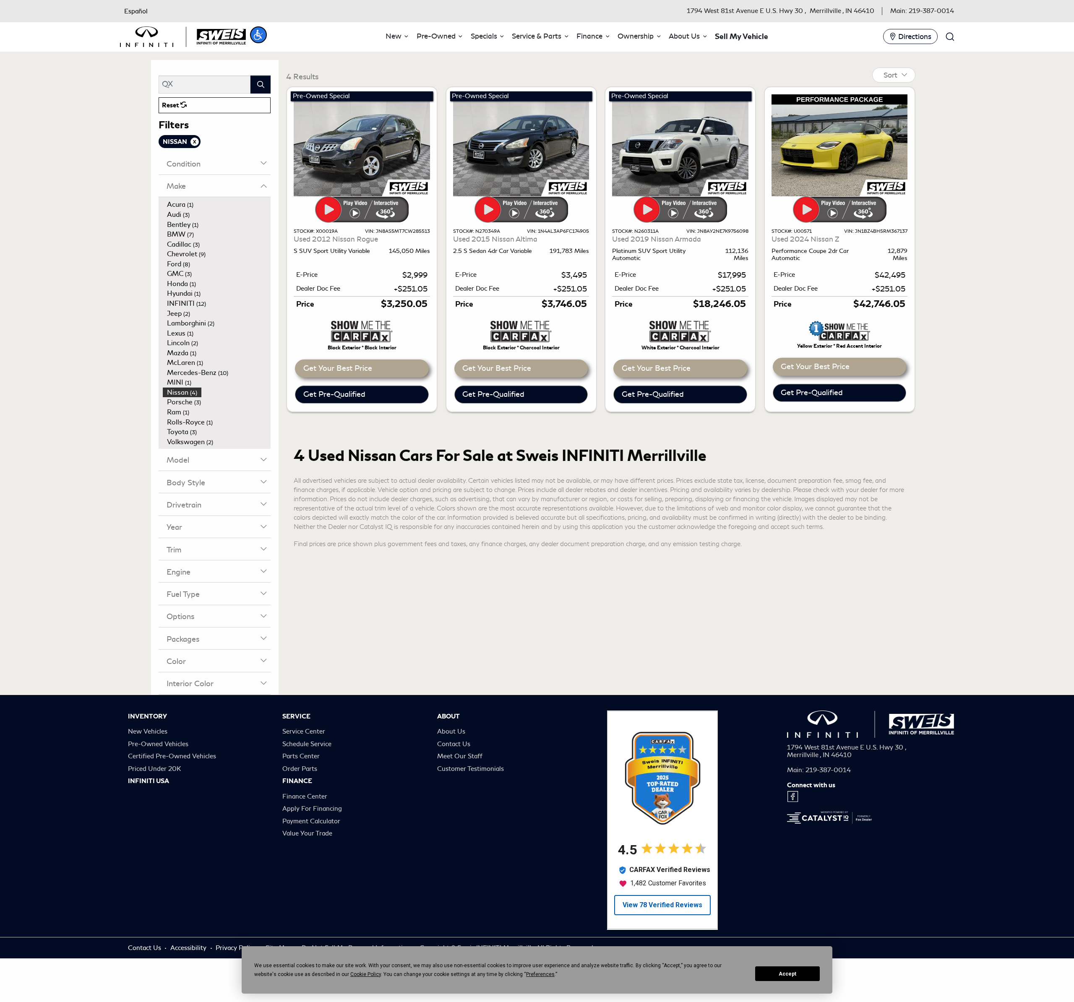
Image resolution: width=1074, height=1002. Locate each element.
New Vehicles (147, 731)
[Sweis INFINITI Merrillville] (183, 35)
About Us (451, 731)
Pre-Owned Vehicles (158, 744)
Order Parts (299, 769)
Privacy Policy (237, 948)
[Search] (260, 84)
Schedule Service (306, 744)
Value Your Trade (307, 833)
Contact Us (453, 744)
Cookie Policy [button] (365, 974)
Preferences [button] (540, 974)
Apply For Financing (312, 808)
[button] (258, 34)
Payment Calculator (311, 821)
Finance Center (304, 796)
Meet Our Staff (459, 756)
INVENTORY (147, 716)
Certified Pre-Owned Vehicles (172, 756)
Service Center (303, 731)
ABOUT (448, 716)
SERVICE (296, 716)
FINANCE (297, 781)
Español (136, 11)
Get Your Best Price (337, 368)
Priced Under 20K (154, 769)
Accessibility (189, 948)
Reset (171, 105)
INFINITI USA (148, 781)
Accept (787, 974)
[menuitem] (217, 205)
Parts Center (301, 756)
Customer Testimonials (470, 769)
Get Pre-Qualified (334, 394)
